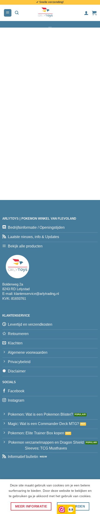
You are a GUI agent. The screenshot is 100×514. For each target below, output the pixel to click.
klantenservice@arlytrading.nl (36, 294)
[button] (7, 13)
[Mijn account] (86, 13)
